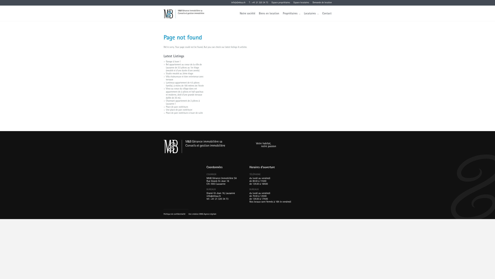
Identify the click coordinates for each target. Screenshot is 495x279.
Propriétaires (290, 13)
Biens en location (269, 13)
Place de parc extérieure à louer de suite (184, 113)
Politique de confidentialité (174, 214)
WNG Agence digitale (207, 214)
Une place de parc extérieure (179, 110)
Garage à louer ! (173, 62)
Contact (327, 13)
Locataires (310, 13)
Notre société (247, 13)
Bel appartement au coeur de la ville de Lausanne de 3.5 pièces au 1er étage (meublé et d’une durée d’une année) (184, 68)
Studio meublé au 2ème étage (179, 74)
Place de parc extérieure (177, 107)
